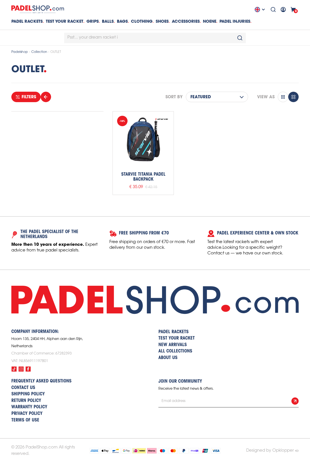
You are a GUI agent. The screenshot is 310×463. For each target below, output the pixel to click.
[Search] (273, 9)
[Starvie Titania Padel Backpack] (143, 142)
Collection (39, 52)
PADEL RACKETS (173, 332)
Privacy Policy (26, 414)
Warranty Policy (29, 407)
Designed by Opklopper (270, 450)
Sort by (174, 97)
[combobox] (155, 38)
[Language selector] (260, 9)
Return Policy (26, 401)
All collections (175, 351)
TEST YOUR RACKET (64, 21)
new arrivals (172, 345)
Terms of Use (25, 420)
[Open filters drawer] (46, 97)
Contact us (23, 388)
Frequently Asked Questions (41, 381)
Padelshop (19, 52)
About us (167, 358)
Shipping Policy (28, 394)
